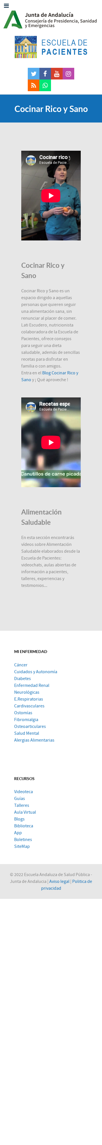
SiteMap (22, 846)
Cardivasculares (29, 706)
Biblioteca (23, 826)
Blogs (19, 819)
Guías (19, 798)
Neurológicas (26, 692)
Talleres (21, 805)
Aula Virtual (25, 812)
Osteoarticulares (30, 726)
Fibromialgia (26, 719)
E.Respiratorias (28, 699)
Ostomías (23, 713)
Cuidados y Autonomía (35, 672)
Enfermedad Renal (31, 685)
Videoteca (23, 792)
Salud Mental (26, 733)
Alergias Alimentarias (34, 740)
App (18, 833)
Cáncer (20, 665)
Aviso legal (59, 881)
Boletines (23, 839)
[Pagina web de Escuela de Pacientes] (51, 47)
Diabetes (22, 678)
